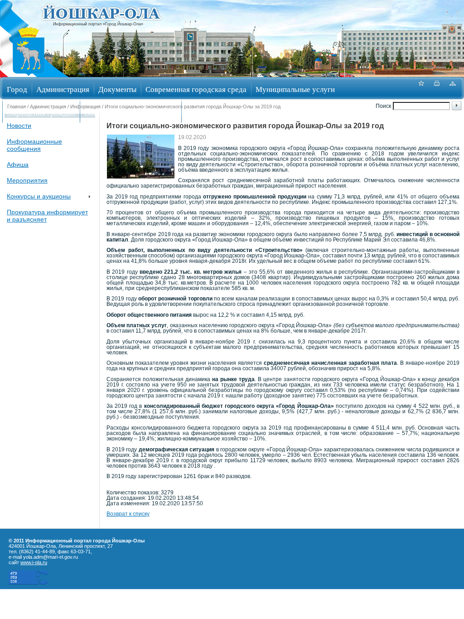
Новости (19, 125)
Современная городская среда (195, 89)
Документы (117, 89)
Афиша (18, 164)
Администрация (62, 89)
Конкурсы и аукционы (39, 196)
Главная (16, 106)
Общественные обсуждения (130, 112)
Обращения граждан (41, 112)
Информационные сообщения (34, 145)
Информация (85, 106)
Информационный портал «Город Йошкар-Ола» (98, 24)
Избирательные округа (223, 112)
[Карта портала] (452, 88)
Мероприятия (27, 180)
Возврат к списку (128, 514)
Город (17, 89)
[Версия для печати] (436, 88)
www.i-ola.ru (33, 562)
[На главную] (28, 74)
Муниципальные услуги (295, 89)
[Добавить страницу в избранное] (420, 88)
